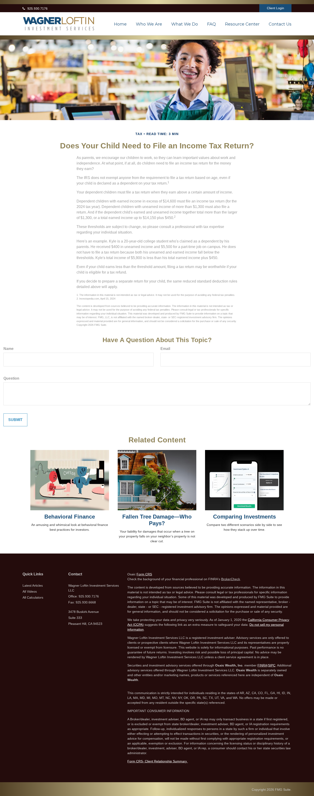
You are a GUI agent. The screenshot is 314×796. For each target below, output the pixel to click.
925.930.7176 (37, 8)
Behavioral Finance (69, 516)
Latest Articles (33, 585)
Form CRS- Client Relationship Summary (157, 761)
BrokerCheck (230, 579)
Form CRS (144, 574)
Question (11, 378)
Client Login (275, 8)
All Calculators (33, 597)
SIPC (271, 665)
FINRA (262, 665)
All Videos (30, 591)
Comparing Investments (244, 516)
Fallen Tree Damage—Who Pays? (157, 519)
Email (165, 349)
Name (8, 349)
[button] (149, 24)
